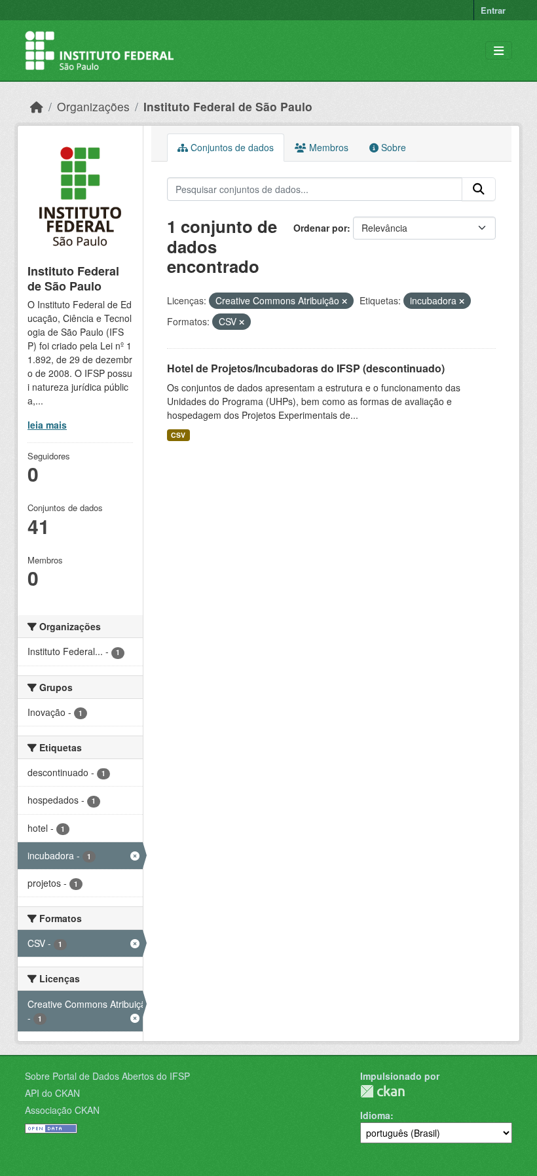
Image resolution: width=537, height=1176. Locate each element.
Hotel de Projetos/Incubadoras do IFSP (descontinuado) (306, 368)
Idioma (375, 1115)
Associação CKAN (62, 1109)
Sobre (392, 147)
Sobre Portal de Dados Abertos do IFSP (107, 1075)
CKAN (382, 1091)
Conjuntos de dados (231, 147)
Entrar (493, 10)
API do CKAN (52, 1092)
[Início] (36, 106)
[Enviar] (479, 189)
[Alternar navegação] (498, 50)
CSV (178, 435)
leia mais (47, 424)
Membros (327, 147)
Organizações (93, 106)
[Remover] (344, 301)
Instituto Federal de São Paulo (227, 106)
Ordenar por (320, 227)
